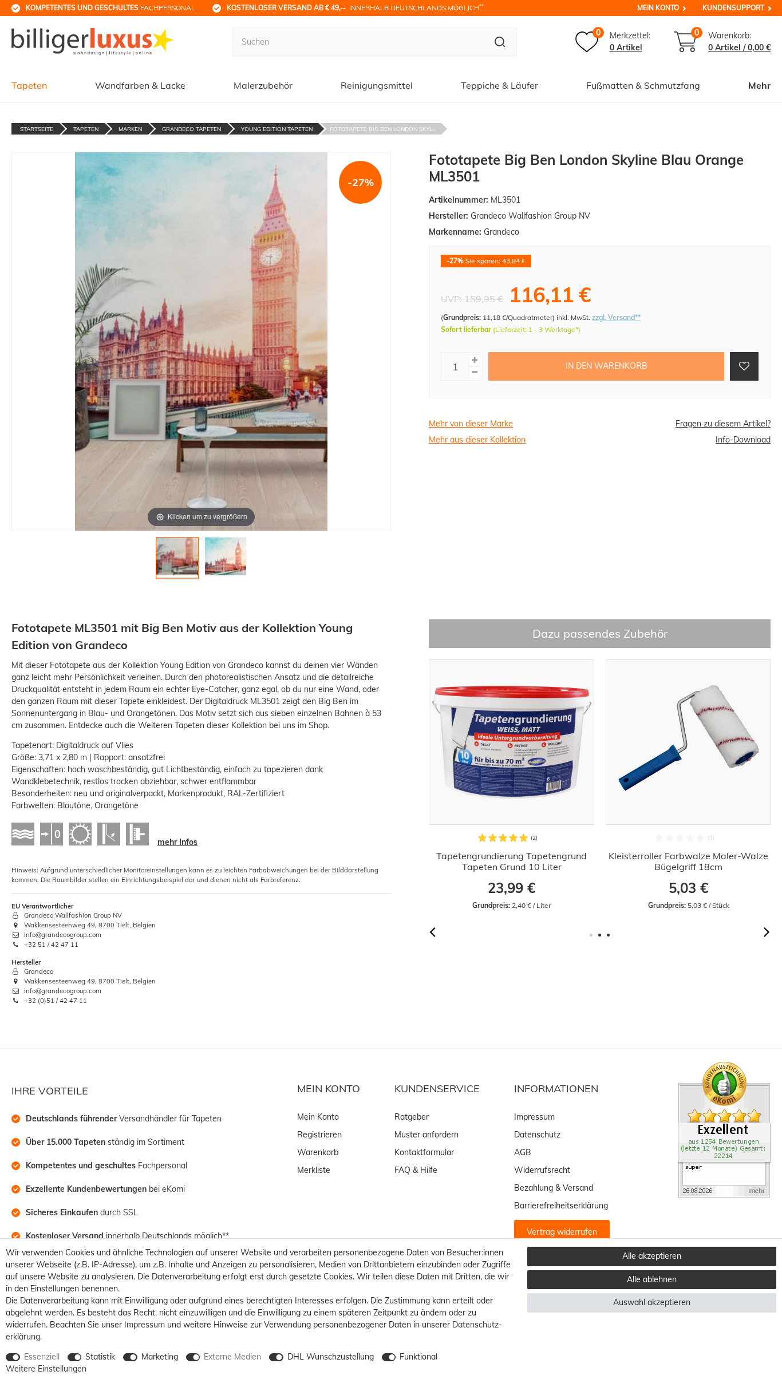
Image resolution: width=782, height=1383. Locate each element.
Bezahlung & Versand (553, 1188)
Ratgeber (411, 1117)
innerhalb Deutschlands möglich (355, 7)
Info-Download (743, 439)
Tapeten (29, 85)
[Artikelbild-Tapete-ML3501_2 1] (177, 561)
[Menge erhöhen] (474, 360)
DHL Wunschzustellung (330, 1357)
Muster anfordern (426, 1134)
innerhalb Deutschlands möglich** (127, 1236)
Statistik (100, 1357)
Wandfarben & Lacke (140, 85)
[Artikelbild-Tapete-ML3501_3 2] (226, 561)
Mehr (759, 85)
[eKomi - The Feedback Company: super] (724, 1129)
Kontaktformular (424, 1152)
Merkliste (313, 1170)
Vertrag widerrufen (562, 1232)
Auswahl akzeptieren (651, 1302)
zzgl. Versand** (616, 317)
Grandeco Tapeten (191, 129)
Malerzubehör (263, 85)
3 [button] (608, 935)
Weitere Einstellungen (46, 1369)
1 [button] (591, 935)
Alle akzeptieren (651, 1256)
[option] (511, 785)
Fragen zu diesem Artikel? (723, 423)
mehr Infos (177, 842)
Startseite (36, 129)
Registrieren (319, 1134)
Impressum (534, 1117)
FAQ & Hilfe (415, 1170)
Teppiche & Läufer (499, 85)
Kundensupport (733, 7)
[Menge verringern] (474, 372)
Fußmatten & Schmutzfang (643, 85)
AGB (522, 1152)
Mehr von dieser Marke (471, 423)
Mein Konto (658, 7)
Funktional (418, 1357)
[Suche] (500, 41)
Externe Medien (232, 1357)
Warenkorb (317, 1152)
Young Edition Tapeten (277, 129)
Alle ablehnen (652, 1279)
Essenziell (42, 1357)
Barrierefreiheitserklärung (561, 1205)
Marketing (159, 1357)
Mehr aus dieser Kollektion (477, 439)
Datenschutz (537, 1134)
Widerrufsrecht (542, 1170)
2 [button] (599, 935)
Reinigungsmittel (377, 85)
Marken (130, 129)
